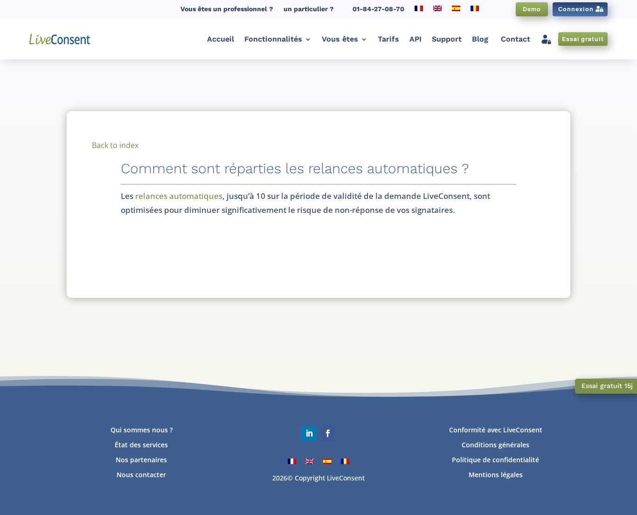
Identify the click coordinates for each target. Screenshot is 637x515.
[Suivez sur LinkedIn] (309, 433)
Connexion (576, 9)
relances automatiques (178, 195)
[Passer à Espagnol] (456, 11)
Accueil (220, 39)
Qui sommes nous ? (142, 429)
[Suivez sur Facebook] (327, 433)
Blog (480, 39)
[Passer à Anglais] (437, 11)
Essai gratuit (583, 38)
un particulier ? (309, 9)
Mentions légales (496, 474)
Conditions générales (495, 444)
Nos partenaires (141, 459)
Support (447, 39)
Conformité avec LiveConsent (495, 429)
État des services (141, 444)
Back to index (115, 145)
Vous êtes (340, 39)
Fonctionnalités (273, 39)
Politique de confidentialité (495, 459)
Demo (532, 9)
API (415, 39)
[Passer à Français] (292, 460)
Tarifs (388, 39)
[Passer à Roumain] (475, 11)
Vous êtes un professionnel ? (226, 9)
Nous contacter (141, 474)
